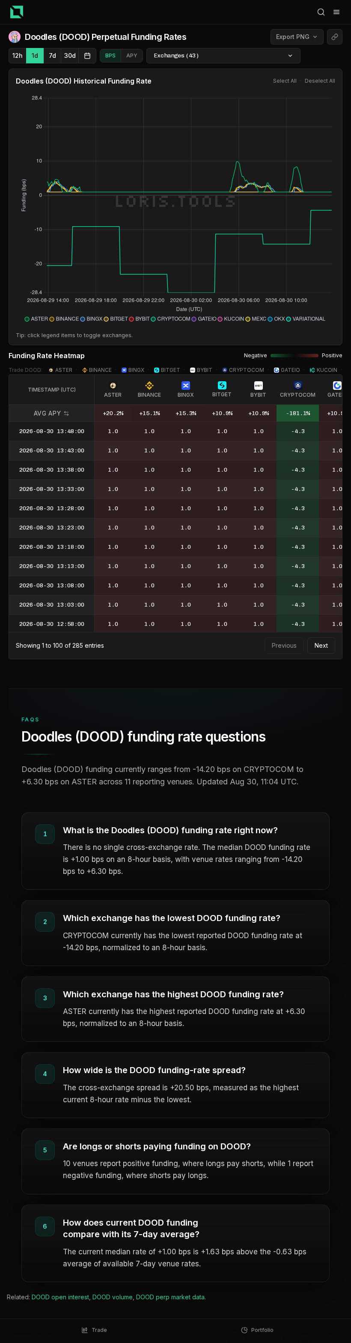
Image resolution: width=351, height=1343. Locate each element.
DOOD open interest (60, 1297)
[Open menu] (336, 12)
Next (321, 645)
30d (70, 55)
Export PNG (292, 36)
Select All (285, 81)
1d (35, 55)
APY (131, 55)
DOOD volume (112, 1297)
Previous (284, 645)
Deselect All (320, 81)
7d (52, 55)
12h (17, 55)
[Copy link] (334, 37)
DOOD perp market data (170, 1297)
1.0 (113, 431)
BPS (110, 55)
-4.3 (298, 431)
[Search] (321, 12)
